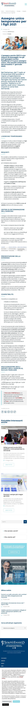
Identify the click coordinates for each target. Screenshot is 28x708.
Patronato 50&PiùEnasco (12, 393)
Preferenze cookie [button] (7, 701)
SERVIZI (3, 660)
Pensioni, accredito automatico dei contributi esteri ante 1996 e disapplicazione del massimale (13, 596)
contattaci (14, 552)
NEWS (2, 663)
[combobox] (14, 628)
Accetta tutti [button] (16, 701)
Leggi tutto (8, 464)
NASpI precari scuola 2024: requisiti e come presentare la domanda (13, 449)
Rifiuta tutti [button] (5, 704)
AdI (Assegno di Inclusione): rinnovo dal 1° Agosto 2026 (12, 603)
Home (2, 11)
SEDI (2, 666)
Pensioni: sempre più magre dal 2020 (13, 495)
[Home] (8, 4)
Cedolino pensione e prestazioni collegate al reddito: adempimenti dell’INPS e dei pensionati (13, 611)
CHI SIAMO (3, 658)
